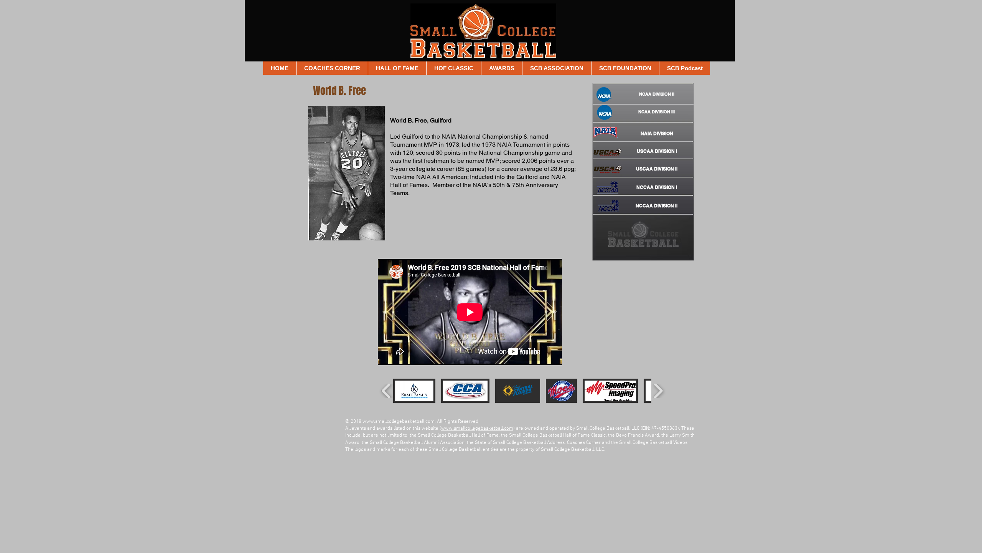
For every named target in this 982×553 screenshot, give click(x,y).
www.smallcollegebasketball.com (398, 422)
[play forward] (658, 391)
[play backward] (386, 391)
